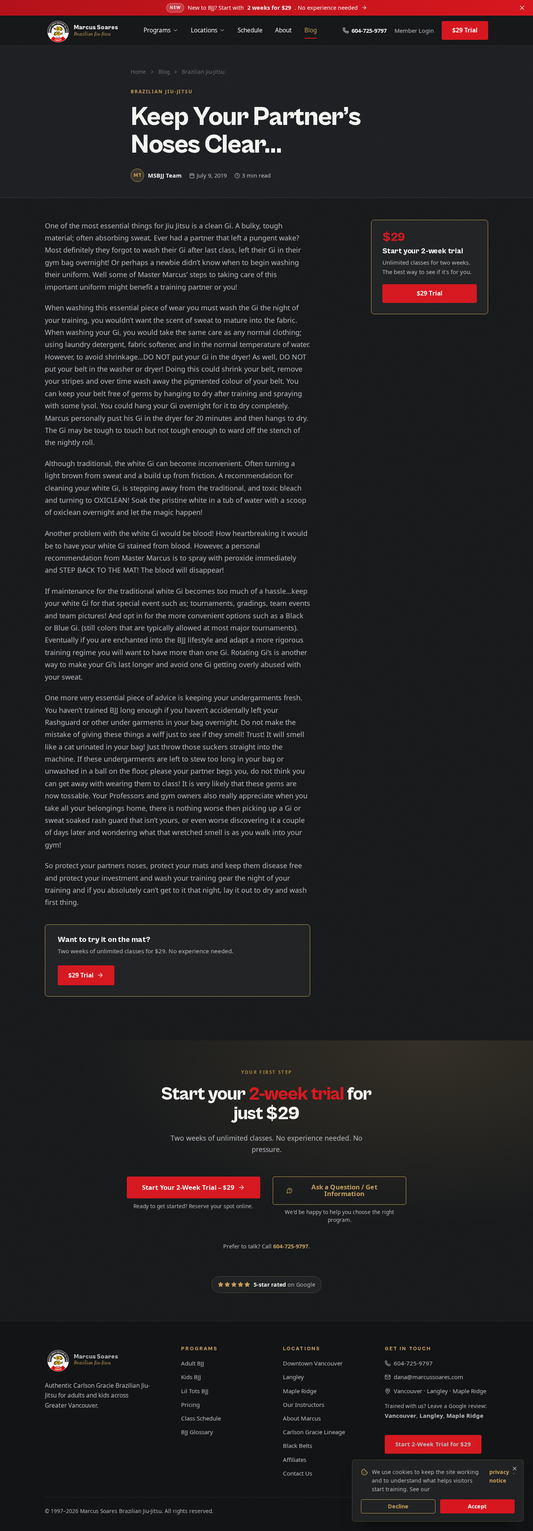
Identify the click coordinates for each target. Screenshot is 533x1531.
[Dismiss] (514, 1468)
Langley (293, 1377)
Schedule (250, 30)
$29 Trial (465, 30)
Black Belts (297, 1445)
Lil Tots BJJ (194, 1391)
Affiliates (294, 1459)
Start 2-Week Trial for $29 (433, 1444)
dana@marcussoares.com (428, 1377)
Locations (204, 30)
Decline (398, 1506)
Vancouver (400, 1415)
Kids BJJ (191, 1377)
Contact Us (297, 1473)
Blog (310, 30)
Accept (477, 1506)
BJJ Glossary (197, 1432)
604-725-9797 (369, 30)
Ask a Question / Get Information (344, 1190)
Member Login (414, 30)
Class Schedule (201, 1418)
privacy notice (499, 1476)
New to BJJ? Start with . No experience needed (264, 7)
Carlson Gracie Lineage (314, 1432)
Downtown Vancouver (313, 1363)
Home (138, 71)
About (283, 30)
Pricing (190, 1404)
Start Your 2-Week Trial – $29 (188, 1187)
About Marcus (302, 1418)
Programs (157, 30)
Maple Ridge (299, 1391)
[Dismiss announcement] (522, 8)
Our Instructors (303, 1404)
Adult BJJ (192, 1363)
